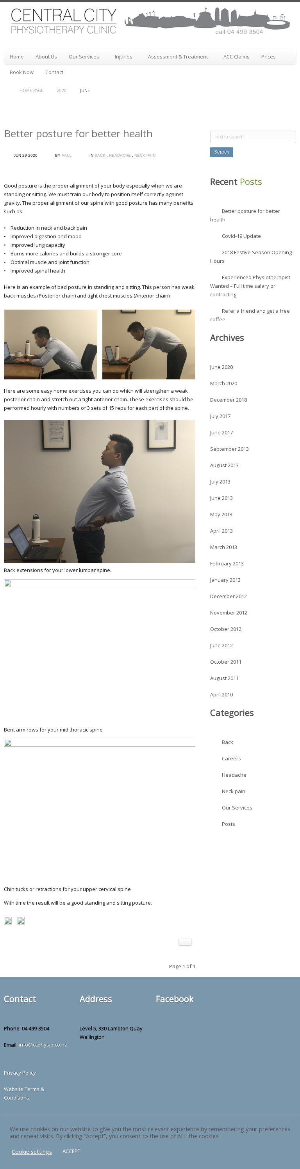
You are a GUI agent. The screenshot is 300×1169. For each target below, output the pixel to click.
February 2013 (227, 563)
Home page (31, 90)
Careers (231, 758)
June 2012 (221, 645)
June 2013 (221, 497)
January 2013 (225, 579)
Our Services (81, 58)
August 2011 (224, 678)
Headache (120, 155)
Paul (67, 155)
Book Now (22, 72)
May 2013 (221, 514)
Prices (268, 56)
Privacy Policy (20, 1072)
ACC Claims (236, 56)
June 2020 (221, 366)
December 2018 (228, 399)
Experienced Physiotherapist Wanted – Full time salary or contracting (250, 286)
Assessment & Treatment (175, 58)
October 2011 (225, 661)
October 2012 (225, 628)
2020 (61, 90)
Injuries (120, 58)
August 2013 (224, 465)
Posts (228, 823)
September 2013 (229, 448)
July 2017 (220, 416)
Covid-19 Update (241, 235)
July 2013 (220, 481)
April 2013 (221, 530)
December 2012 (228, 596)
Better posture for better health (78, 133)
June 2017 (221, 432)
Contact (54, 72)
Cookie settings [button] (32, 1151)
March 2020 (223, 383)
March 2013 (223, 547)
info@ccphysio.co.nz (43, 1044)
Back (100, 155)
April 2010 (221, 694)
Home (17, 56)
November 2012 (228, 612)
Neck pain (144, 155)
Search (221, 152)
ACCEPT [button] (71, 1151)
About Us (46, 56)
